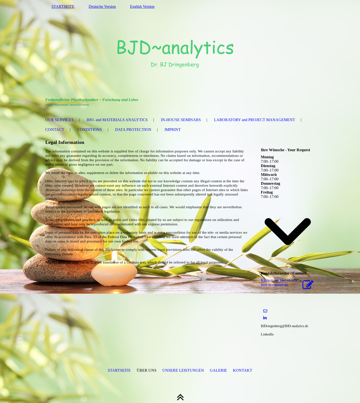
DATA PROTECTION (133, 129)
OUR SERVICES (59, 120)
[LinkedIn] (265, 318)
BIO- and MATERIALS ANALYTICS (117, 120)
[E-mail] (265, 311)
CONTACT (54, 129)
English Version (142, 6)
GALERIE (218, 370)
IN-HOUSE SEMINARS (181, 120)
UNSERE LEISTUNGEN (183, 370)
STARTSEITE (62, 6)
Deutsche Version (102, 6)
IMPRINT (173, 129)
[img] (180, 55)
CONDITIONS (89, 129)
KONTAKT (242, 370)
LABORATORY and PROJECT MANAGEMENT (254, 120)
